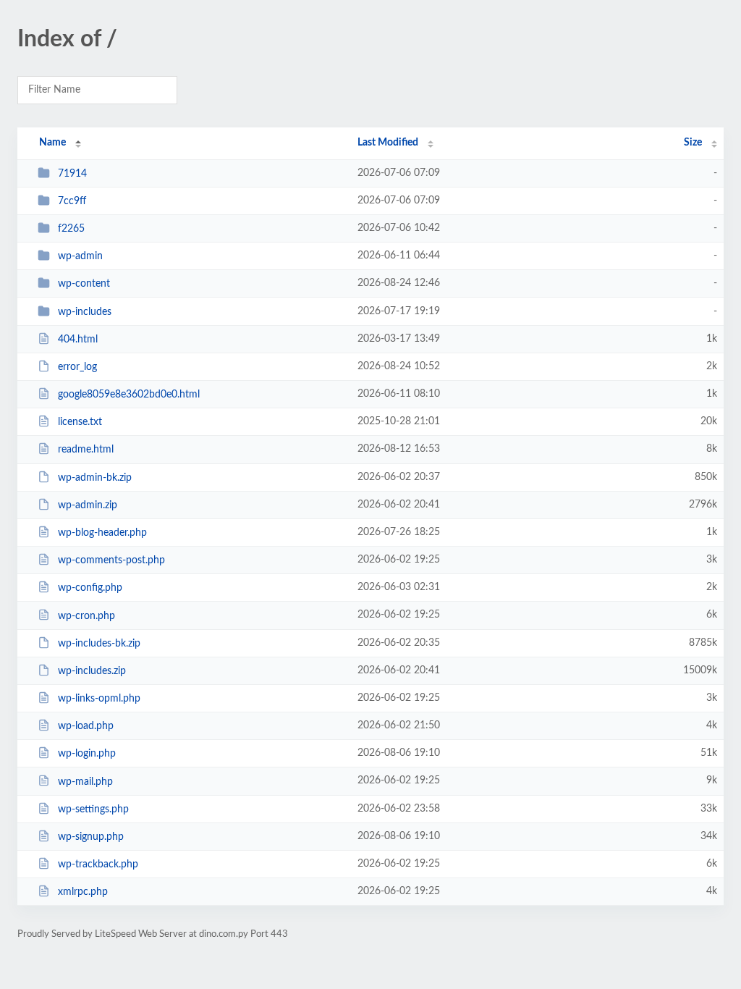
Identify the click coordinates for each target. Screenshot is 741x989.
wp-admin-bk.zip (95, 478)
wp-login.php (87, 754)
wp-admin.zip (87, 505)
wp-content (84, 284)
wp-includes (84, 312)
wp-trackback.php (98, 864)
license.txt (80, 422)
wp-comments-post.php (111, 560)
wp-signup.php (91, 837)
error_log (77, 367)
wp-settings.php (93, 809)
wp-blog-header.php (102, 533)
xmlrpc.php (83, 892)
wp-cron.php (86, 615)
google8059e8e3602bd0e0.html (129, 395)
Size (693, 143)
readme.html (86, 450)
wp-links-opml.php (99, 699)
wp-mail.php (85, 781)
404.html (78, 339)
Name (52, 143)
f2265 (71, 229)
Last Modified (387, 143)
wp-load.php (86, 726)
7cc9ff (72, 201)
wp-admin (80, 256)
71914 (72, 174)
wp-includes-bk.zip (99, 644)
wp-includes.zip (92, 671)
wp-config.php (90, 588)
